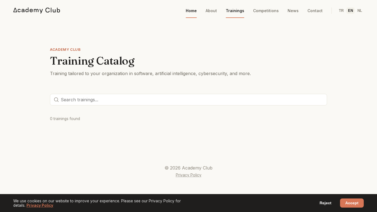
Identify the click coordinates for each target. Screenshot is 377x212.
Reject (325, 203)
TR (341, 11)
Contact (315, 10)
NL (359, 11)
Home (191, 10)
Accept (352, 203)
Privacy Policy (188, 175)
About (211, 10)
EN (350, 11)
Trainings (235, 10)
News (293, 10)
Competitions (266, 10)
